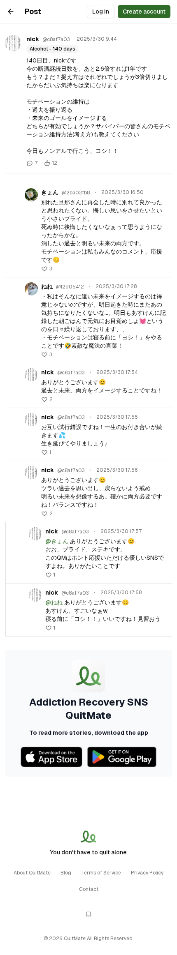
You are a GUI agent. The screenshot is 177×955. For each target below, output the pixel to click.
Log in (100, 11)
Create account (144, 11)
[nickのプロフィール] (13, 43)
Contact (88, 889)
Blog (66, 873)
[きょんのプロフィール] (31, 194)
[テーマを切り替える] (88, 914)
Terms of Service (101, 873)
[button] (46, 268)
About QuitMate (32, 873)
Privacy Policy (147, 873)
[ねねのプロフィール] (31, 288)
